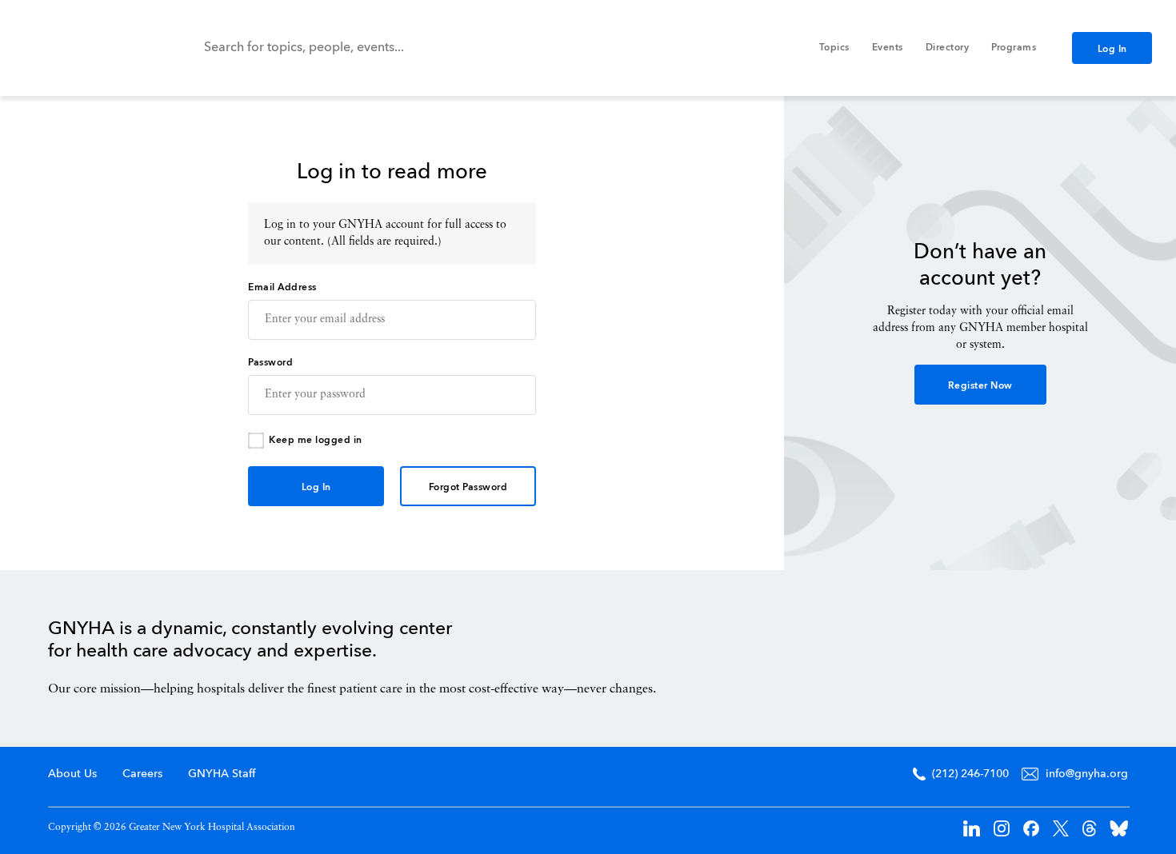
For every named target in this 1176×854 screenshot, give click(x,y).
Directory (948, 48)
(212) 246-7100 (970, 774)
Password (270, 363)
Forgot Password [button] (468, 488)
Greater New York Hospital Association (84, 48)
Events (887, 48)
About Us (72, 774)
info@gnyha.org (1087, 774)
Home (1060, 655)
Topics (834, 48)
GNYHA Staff (221, 774)
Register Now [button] (980, 386)
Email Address (282, 288)
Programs (1013, 48)
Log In (1112, 49)
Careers (142, 774)
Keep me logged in (315, 440)
